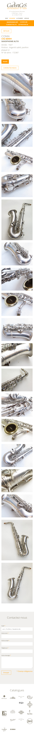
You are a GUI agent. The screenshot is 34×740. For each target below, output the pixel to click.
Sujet (3, 626)
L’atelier (26, 18)
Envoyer (6, 673)
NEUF (6, 18)
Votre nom (4, 633)
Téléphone (4, 648)
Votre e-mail (5, 640)
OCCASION (12, 18)
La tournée (19, 18)
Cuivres (22, 22)
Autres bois (22, 24)
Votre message (6, 655)
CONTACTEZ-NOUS (9, 68)
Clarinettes (10, 24)
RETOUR (6, 31)
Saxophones (11, 22)
